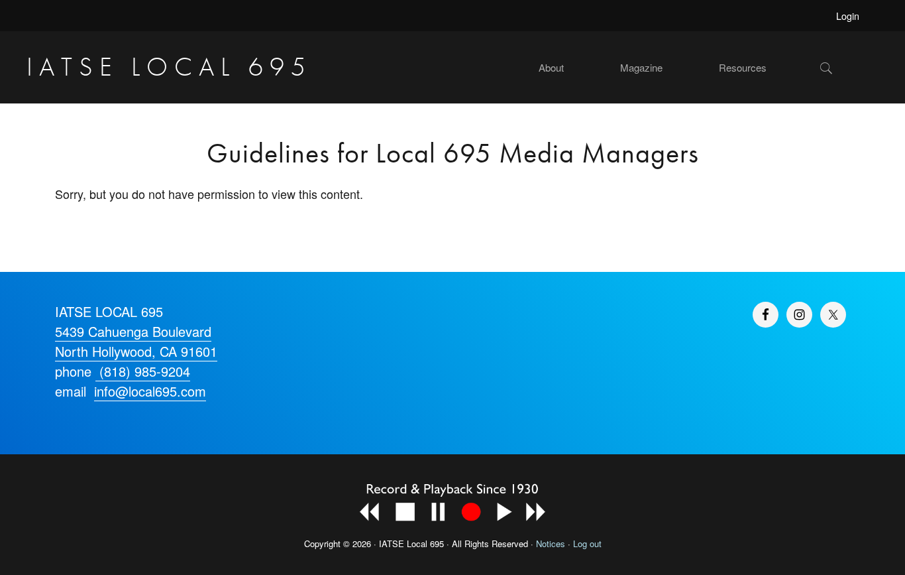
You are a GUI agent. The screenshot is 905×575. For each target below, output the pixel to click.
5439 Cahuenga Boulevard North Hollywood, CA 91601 (136, 341)
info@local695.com (150, 391)
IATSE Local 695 (169, 67)
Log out (587, 543)
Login (847, 16)
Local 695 (425, 543)
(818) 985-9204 (142, 371)
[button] (849, 68)
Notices (550, 543)
